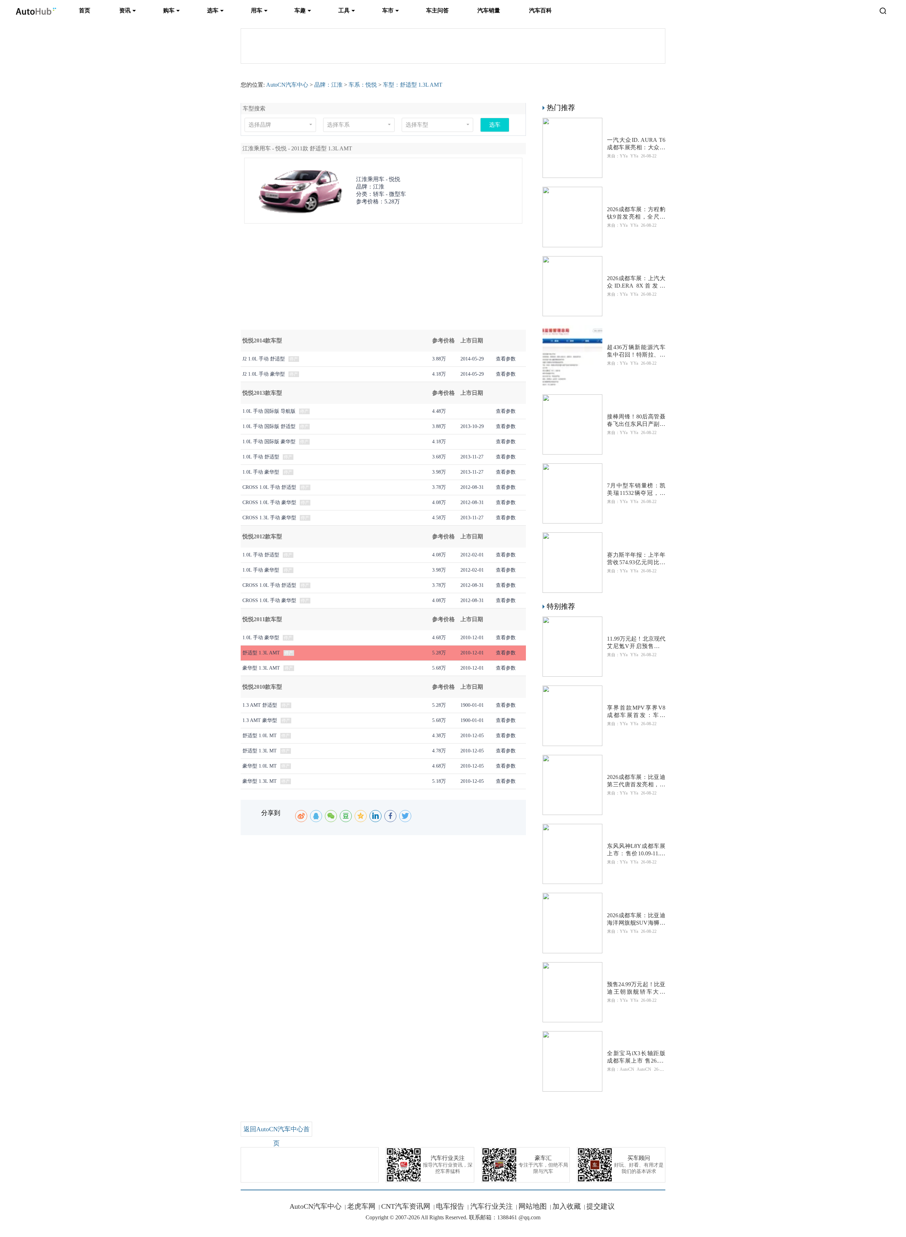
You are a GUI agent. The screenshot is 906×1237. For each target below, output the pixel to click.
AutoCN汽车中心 (287, 85)
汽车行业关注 (491, 1206)
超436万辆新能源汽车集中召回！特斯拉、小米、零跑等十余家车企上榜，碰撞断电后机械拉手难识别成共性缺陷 (636, 351)
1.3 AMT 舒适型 (260, 705)
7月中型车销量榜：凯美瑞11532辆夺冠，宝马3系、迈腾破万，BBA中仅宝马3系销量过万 (636, 489)
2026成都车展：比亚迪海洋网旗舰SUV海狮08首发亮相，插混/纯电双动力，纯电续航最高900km (636, 919)
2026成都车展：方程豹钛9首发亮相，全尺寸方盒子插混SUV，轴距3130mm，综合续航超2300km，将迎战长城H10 (636, 213)
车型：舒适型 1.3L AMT (412, 85)
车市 (388, 10)
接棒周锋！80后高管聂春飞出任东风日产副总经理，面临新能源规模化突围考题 (636, 421)
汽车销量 (488, 10)
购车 (168, 10)
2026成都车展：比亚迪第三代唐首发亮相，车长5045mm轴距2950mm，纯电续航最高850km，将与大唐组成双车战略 (636, 781)
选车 (212, 10)
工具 (344, 10)
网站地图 (532, 1206)
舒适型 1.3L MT (259, 750)
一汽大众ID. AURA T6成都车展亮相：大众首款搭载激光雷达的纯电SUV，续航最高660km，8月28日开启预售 (636, 144)
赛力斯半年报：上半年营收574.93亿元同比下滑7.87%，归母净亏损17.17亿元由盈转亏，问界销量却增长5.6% (636, 559)
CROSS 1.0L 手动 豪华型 (269, 502)
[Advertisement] (383, 280)
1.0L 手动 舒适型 (260, 456)
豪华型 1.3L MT (259, 781)
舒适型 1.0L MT (259, 735)
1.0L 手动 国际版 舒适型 (269, 426)
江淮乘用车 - (378, 179)
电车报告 (450, 1206)
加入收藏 (566, 1206)
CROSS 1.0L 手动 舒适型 (269, 487)
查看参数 (506, 359)
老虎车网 (361, 1206)
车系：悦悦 (363, 85)
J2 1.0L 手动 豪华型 (263, 374)
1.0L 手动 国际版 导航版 (269, 411)
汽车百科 (540, 10)
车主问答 (437, 10)
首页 (84, 10)
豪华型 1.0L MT (259, 766)
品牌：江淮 (328, 85)
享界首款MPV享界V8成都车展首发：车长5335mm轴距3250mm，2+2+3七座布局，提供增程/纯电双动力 (636, 712)
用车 (256, 10)
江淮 (378, 187)
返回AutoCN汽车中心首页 (276, 1136)
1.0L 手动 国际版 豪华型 (269, 441)
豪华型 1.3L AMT (261, 668)
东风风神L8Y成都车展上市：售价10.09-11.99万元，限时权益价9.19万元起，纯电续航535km (636, 850)
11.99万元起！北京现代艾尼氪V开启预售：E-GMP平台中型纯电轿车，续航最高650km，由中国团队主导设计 (636, 643)
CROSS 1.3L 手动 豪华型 (269, 517)
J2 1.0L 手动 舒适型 (263, 359)
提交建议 (600, 1206)
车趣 (300, 10)
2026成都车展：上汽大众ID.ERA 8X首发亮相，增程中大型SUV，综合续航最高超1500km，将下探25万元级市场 (636, 282)
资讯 (125, 10)
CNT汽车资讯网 (405, 1206)
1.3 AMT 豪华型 (260, 720)
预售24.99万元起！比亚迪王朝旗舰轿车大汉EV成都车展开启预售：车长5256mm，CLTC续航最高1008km (636, 988)
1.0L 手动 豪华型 (260, 472)
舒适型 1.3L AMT (261, 652)
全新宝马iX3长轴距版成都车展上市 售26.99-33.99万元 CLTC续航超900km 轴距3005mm (636, 1057)
